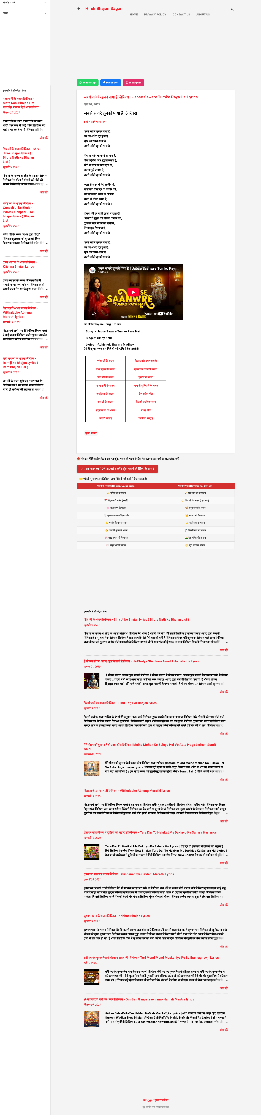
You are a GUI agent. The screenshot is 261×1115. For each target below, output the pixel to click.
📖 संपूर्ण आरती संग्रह (116, 545)
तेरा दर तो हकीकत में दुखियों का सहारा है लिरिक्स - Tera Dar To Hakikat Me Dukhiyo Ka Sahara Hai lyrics (150, 832)
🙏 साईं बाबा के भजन (195, 522)
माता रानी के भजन (105, 385)
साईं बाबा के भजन (105, 393)
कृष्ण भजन (91, 433)
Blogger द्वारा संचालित (155, 1100)
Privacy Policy (155, 14)
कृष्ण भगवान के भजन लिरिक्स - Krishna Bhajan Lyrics (117, 916)
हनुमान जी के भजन (105, 410)
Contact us (181, 14)
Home (134, 14)
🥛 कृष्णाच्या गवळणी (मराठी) (116, 515)
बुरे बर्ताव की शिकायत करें (156, 1107)
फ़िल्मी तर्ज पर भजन (146, 401)
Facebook (112, 82)
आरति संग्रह (105, 418)
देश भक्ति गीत (146, 393)
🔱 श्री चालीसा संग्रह (195, 545)
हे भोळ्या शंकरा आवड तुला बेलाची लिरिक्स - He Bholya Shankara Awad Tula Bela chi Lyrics (142, 661)
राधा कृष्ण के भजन (105, 369)
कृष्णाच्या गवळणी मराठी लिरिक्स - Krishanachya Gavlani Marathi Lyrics (129, 874)
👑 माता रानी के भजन (195, 515)
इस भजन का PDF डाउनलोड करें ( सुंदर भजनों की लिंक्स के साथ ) (120, 468)
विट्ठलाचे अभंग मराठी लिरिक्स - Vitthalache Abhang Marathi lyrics (127, 791)
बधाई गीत (146, 410)
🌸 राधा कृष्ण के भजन (116, 507)
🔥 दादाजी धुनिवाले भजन (116, 530)
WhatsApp (89, 82)
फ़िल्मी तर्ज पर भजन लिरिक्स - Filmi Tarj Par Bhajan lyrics (120, 703)
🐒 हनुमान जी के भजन (195, 507)
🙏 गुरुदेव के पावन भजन (116, 522)
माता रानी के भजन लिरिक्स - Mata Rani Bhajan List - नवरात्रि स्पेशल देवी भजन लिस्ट (21, 103)
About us (203, 14)
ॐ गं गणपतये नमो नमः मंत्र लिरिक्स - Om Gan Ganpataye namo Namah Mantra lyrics (139, 999)
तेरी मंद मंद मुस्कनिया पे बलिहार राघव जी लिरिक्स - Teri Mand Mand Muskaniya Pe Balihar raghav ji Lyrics (151, 957)
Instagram (135, 82)
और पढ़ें (224, 650)
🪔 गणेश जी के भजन (116, 493)
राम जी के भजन (105, 401)
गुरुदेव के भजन (145, 377)
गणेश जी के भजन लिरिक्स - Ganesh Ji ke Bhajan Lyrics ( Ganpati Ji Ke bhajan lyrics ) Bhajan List (18, 212)
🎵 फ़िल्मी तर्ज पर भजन (195, 530)
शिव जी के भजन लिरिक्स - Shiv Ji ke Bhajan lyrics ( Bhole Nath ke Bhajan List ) (136, 619)
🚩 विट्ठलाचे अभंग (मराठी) (116, 500)
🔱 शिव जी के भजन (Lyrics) (195, 500)
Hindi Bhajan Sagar (103, 8)
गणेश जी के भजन (105, 360)
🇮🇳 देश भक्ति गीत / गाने (195, 537)
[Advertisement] (156, 51)
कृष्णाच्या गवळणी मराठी (145, 369)
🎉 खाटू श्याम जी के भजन (116, 537)
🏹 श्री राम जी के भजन (195, 493)
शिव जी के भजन (105, 377)
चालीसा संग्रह (145, 418)
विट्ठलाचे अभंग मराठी (146, 360)
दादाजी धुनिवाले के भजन (146, 385)
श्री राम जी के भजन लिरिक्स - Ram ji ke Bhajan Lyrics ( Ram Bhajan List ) (20, 363)
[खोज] (232, 9)
